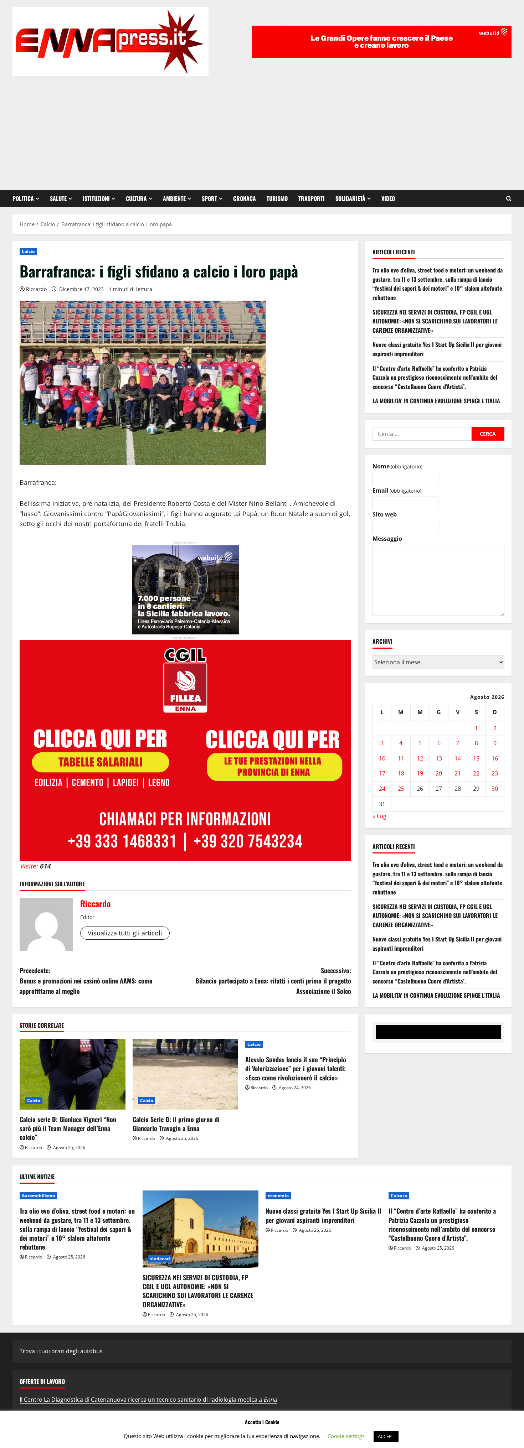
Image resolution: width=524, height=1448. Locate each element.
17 (382, 774)
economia (278, 1196)
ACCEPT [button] (386, 1436)
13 (439, 758)
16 (495, 758)
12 (420, 758)
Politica (23, 198)
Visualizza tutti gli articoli (125, 933)
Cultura (136, 198)
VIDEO (388, 198)
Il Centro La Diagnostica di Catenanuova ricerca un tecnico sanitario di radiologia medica (148, 1399)
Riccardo (36, 289)
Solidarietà (350, 198)
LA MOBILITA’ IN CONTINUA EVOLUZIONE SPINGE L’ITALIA (436, 401)
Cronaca (244, 198)
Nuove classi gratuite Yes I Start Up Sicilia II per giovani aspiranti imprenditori (323, 1215)
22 (476, 774)
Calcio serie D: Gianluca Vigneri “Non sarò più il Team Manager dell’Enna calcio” (68, 1128)
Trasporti (311, 198)
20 (439, 774)
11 (401, 758)
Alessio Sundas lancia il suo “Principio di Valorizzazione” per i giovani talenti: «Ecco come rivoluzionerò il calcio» (295, 1068)
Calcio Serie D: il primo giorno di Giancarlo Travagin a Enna (176, 1124)
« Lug (379, 816)
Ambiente (174, 198)
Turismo (277, 198)
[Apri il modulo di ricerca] (509, 199)
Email (397, 490)
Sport (209, 198)
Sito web (385, 515)
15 (476, 758)
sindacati (160, 1259)
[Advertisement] (262, 129)
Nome (397, 466)
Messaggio (387, 539)
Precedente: (86, 981)
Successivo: (273, 981)
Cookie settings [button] (346, 1435)
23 (495, 774)
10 (382, 758)
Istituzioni (96, 198)
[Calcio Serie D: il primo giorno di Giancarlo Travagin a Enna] (185, 1074)
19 (420, 774)
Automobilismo (38, 1196)
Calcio (28, 251)
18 (401, 774)
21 (457, 774)
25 (401, 789)
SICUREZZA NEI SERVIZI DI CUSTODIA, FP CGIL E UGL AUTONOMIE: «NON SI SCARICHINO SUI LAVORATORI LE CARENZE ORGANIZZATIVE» (435, 321)
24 (382, 789)
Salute (58, 198)
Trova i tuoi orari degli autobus (61, 1351)
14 (457, 758)
